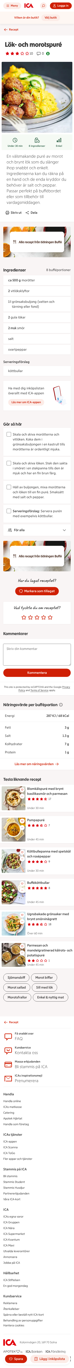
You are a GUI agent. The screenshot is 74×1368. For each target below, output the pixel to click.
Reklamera (10, 1303)
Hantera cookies (13, 1325)
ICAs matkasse (12, 1107)
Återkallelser (11, 1309)
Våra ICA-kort (11, 1199)
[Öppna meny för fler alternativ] (22, 796)
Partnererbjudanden (16, 1193)
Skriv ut (16, 213)
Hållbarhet (11, 1273)
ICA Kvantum (11, 1239)
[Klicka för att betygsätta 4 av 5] (43, 617)
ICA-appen (10, 1141)
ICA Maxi (8, 1245)
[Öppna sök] (43, 5)
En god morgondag (15, 1286)
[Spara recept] (22, 789)
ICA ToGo (9, 1153)
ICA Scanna (10, 1147)
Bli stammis (10, 1176)
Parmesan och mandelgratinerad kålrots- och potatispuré (49, 950)
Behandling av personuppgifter (23, 1320)
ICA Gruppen (11, 1222)
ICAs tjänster (12, 1135)
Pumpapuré (36, 820)
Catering (8, 1112)
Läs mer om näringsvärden (34, 764)
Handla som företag (16, 1124)
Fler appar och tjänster (17, 1159)
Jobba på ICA (11, 1263)
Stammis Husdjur (14, 1188)
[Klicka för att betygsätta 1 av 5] (24, 617)
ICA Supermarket (14, 1234)
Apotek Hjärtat (12, 1118)
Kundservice (12, 1296)
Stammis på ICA (15, 1169)
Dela (34, 213)
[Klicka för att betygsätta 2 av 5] (30, 617)
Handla (8, 1094)
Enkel (59, 145)
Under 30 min (15, 145)
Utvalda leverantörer (16, 1251)
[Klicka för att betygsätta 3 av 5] (37, 617)
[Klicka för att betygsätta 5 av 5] (50, 617)
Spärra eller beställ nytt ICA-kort (23, 1314)
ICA (6, 1210)
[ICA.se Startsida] (29, 5)
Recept (13, 29)
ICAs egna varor (13, 1216)
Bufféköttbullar (38, 883)
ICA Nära (9, 1228)
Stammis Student (14, 1182)
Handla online (12, 1101)
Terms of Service (39, 690)
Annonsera (10, 1257)
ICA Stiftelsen (11, 1280)
